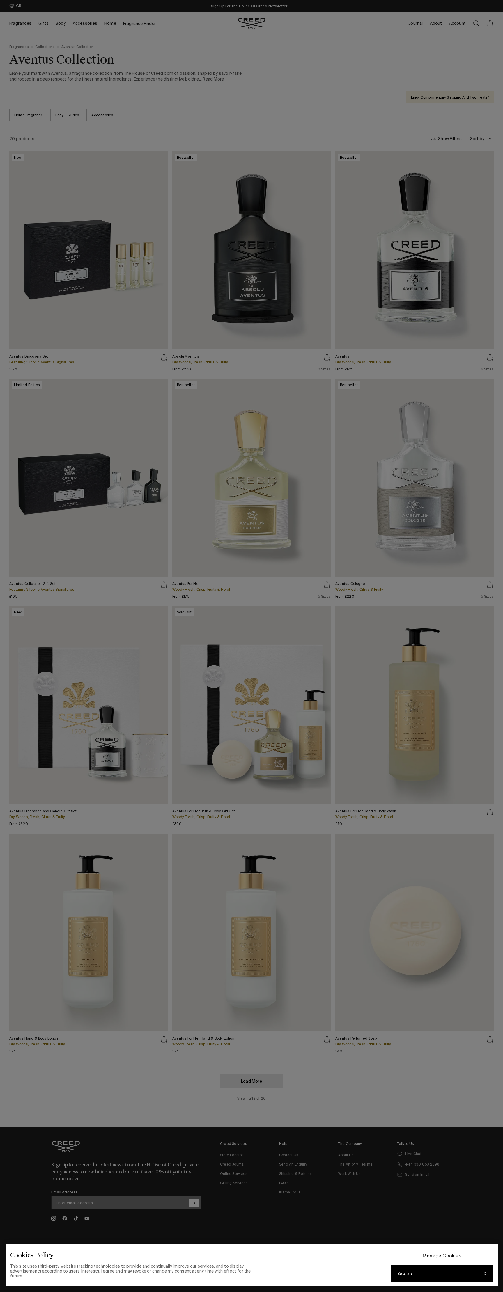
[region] (252, 1265)
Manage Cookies (442, 1255)
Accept (406, 1273)
